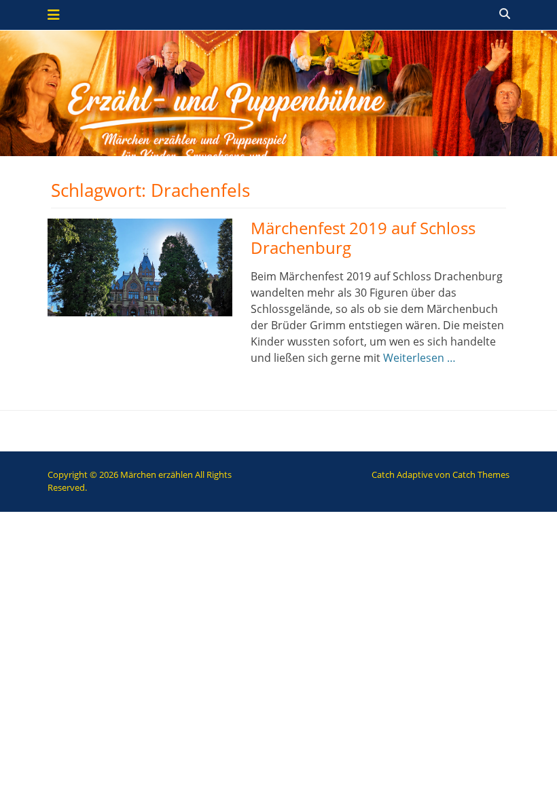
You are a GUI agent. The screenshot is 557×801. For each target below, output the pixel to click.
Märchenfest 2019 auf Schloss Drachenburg (363, 238)
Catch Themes (480, 474)
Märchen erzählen (156, 474)
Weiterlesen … (419, 357)
